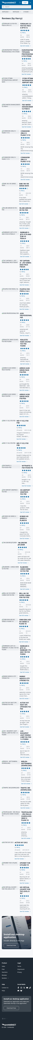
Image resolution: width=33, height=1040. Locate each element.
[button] (23, 33)
